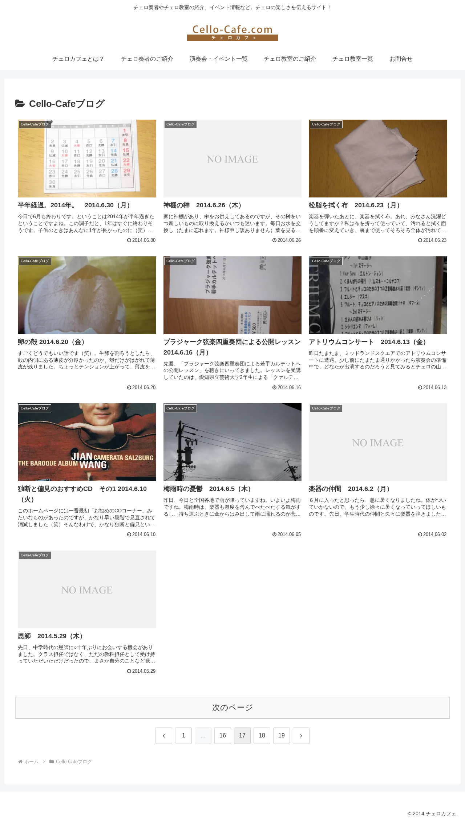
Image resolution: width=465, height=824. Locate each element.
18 (262, 735)
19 (281, 735)
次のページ (232, 707)
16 (222, 735)
